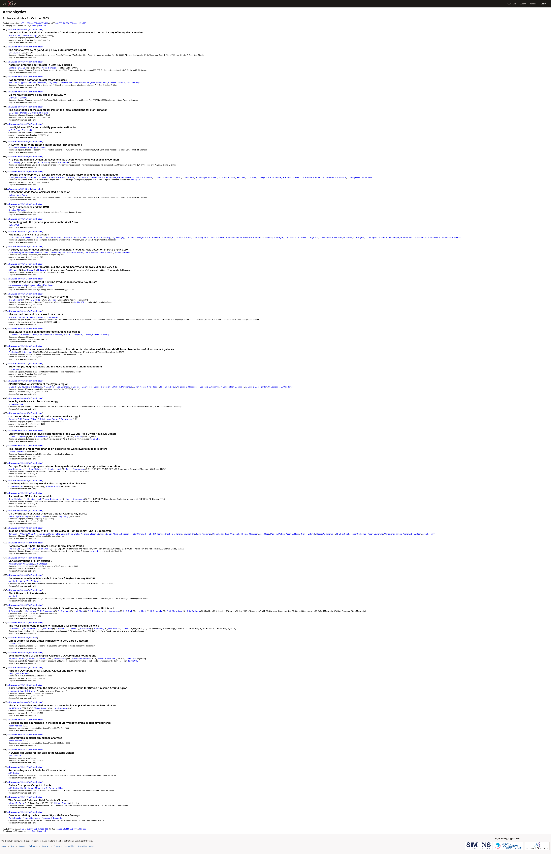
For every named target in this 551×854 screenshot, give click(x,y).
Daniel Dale (131, 658)
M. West (39, 788)
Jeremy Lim (29, 549)
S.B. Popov (13, 270)
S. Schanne (214, 387)
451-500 (59, 23)
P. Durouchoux (125, 387)
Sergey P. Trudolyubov (62, 419)
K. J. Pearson (14, 369)
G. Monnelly (267, 237)
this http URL (136, 180)
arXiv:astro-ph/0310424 (17, 398)
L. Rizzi (125, 628)
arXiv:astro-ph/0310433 (17, 543)
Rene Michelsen (36, 469)
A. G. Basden (14, 130)
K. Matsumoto (42, 437)
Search (513, 4)
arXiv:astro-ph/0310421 (17, 346)
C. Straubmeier (51, 317)
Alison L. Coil (106, 534)
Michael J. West (61, 803)
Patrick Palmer (15, 564)
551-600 (73, 23)
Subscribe (33, 846)
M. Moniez (212, 177)
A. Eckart (31, 317)
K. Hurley (188, 237)
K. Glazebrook (29, 611)
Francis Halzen (35, 285)
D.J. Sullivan (306, 177)
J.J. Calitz (41, 177)
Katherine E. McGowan (18, 419)
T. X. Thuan (27, 352)
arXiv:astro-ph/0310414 (17, 231)
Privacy (57, 846)
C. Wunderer (286, 387)
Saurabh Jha (189, 534)
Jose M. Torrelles (122, 252)
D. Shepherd (76, 334)
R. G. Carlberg (193, 611)
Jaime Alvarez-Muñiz (17, 285)
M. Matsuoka (246, 237)
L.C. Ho (22, 581)
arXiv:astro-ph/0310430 (17, 493)
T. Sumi (316, 177)
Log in (543, 4)
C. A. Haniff (27, 130)
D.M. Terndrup (327, 177)
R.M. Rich (112, 628)
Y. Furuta (70, 177)
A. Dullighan (140, 237)
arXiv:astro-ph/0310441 (17, 667)
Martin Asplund (15, 726)
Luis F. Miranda (91, 252)
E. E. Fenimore (153, 237)
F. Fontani (13, 334)
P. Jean (163, 387)
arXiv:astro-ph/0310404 (17, 77)
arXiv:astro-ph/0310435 (17, 575)
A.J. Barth (12, 581)
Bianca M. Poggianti (17, 83)
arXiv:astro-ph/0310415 (17, 246)
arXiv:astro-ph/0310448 (17, 782)
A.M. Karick (13, 773)
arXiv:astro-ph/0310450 (17, 812)
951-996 (82, 23)
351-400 (44, 23)
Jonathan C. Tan (15, 691)
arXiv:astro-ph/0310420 (17, 329)
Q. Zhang (104, 334)
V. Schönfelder (227, 387)
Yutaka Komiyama (87, 83)
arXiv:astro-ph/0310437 (17, 605)
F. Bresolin (85, 628)
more (40, 25)
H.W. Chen (79, 611)
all (45, 25)
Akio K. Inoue (14, 35)
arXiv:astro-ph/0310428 (17, 463)
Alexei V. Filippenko (122, 534)
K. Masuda (167, 177)
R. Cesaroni (24, 334)
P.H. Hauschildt (124, 177)
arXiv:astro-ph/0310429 (17, 480)
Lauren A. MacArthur (36, 658)
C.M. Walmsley (45, 334)
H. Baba (78, 437)
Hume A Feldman (16, 404)
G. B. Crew (92, 237)
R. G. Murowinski (174, 611)
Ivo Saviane (13, 628)
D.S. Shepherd (15, 300)
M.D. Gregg (49, 788)
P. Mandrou (48, 387)
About (3, 846)
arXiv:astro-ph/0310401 (17, 29)
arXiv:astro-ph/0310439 (17, 637)
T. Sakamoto (325, 237)
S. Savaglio (13, 611)
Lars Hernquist (60, 708)
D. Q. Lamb (13, 237)
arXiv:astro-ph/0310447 (17, 767)
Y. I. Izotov (13, 352)
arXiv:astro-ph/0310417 (17, 279)
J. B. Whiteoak (40, 564)
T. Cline (83, 237)
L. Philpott (262, 177)
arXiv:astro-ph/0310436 (17, 590)
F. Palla (95, 334)
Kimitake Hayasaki (16, 68)
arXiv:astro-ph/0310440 (17, 652)
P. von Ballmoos (62, 387)
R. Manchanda (232, 237)
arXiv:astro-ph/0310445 (17, 735)
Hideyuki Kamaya (29, 35)
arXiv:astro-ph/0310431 (17, 510)
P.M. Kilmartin (146, 177)
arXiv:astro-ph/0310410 (17, 172)
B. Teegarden (261, 387)
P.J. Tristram (340, 177)
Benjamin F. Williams (17, 534)
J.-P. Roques (36, 387)
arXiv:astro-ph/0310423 (17, 381)
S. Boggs (74, 387)
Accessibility (69, 846)
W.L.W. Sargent (34, 581)
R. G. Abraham (47, 611)
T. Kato (11, 437)
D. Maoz (177, 177)
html (35, 29)
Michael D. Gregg (16, 803)
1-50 (22, 23)
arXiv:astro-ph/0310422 (17, 363)
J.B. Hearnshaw (109, 177)
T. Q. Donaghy (117, 237)
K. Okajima (251, 177)
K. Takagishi (358, 237)
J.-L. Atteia (37, 237)
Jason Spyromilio (375, 534)
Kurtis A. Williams (16, 451)
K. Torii (382, 237)
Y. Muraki (223, 177)
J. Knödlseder (153, 387)
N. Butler (75, 237)
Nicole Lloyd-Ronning (18, 516)
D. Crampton (64, 611)
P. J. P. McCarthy (95, 611)
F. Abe (11, 177)
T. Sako (296, 177)
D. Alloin (72, 628)
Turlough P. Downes (37, 147)
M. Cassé (95, 387)
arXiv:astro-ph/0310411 (17, 189)
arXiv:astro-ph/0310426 (17, 431)
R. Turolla (41, 270)
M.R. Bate (43, 113)
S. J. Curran (43, 162)
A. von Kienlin (139, 387)
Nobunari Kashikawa (37, 83)
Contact (22, 846)
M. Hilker (60, 788)
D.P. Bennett (20, 177)
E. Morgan (278, 237)
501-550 (66, 23)
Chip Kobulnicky (15, 486)
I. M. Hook (141, 611)
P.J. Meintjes (201, 177)
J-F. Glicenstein (94, 177)
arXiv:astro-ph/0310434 (17, 558)
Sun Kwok (43, 549)
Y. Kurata (157, 177)
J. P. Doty (129, 237)
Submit (523, 4)
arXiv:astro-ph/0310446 (17, 750)
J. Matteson (191, 387)
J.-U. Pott (21, 317)
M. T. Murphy (14, 162)
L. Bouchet (13, 387)
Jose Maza (264, 534)
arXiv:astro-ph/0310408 (17, 141)
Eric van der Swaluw (17, 98)
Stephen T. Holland (173, 534)
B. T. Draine (30, 691)
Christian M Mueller (17, 210)
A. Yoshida (456, 237)
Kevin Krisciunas (203, 534)
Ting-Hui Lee (14, 549)
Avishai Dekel (59, 658)
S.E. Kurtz (35, 300)
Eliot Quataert (14, 756)
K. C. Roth (127, 611)
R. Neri (66, 334)
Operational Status (86, 846)
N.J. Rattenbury (275, 177)
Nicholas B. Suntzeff (412, 534)
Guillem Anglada (58, 252)
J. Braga (66, 237)
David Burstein (23, 673)
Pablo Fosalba (15, 818)
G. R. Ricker (25, 237)
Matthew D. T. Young (17, 195)
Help (12, 846)
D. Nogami (21, 437)
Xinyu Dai (40, 516)
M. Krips (12, 317)
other (40, 29)
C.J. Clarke (33, 113)
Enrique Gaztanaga (31, 818)
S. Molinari (57, 334)
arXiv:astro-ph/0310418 (17, 294)
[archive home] (9, 4)
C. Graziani (177, 237)
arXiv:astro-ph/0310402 (17, 47)
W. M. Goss (28, 564)
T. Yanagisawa (353, 177)
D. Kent (135, 177)
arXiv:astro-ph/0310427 (17, 446)
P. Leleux (172, 387)
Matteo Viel (13, 225)
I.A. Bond (32, 177)
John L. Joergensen (75, 469)
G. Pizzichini (300, 237)
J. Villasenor (418, 237)
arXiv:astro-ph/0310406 (17, 107)
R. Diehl (114, 387)
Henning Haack (54, 469)
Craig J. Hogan (35, 534)
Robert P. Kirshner (156, 534)
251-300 (30, 23)
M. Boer (57, 237)
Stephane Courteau (17, 658)
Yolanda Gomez (42, 252)
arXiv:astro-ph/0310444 (17, 720)
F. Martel (257, 237)
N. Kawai (211, 237)
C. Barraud (48, 237)
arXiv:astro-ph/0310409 (17, 156)
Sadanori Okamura (116, 83)
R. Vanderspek (392, 237)
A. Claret (51, 177)
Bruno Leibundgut (220, 534)
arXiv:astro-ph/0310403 (17, 62)
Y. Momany (99, 628)
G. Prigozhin (312, 237)
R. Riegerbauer (30, 628)
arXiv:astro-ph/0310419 (17, 311)
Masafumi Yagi (133, 83)
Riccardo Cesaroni (75, 252)
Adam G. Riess (292, 534)
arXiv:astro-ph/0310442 (17, 685)
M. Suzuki (347, 237)
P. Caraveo (85, 387)
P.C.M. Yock (367, 177)
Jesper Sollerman (358, 534)
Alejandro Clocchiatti (90, 534)
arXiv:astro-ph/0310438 (17, 623)
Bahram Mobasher (69, 83)
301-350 (37, 23)
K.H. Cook (60, 177)
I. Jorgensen (113, 611)
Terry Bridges (53, 83)
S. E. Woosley (431, 237)
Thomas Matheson (249, 534)
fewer (34, 25)
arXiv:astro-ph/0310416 (17, 264)
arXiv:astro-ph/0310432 (17, 528)
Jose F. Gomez (106, 252)
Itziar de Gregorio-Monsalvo (21, 252)
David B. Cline (14, 643)
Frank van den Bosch (81, 658)
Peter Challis (74, 534)
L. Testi (52, 300)
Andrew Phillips (53, 486)
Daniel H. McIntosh (106, 658)
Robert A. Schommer (325, 534)
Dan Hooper (48, 285)
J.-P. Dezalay (104, 237)
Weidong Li (235, 534)
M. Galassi (166, 237)
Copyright (46, 846)
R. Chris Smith (342, 534)
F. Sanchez (203, 387)
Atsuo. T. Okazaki (49, 68)
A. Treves (28, 270)
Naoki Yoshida (14, 708)
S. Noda (231, 177)
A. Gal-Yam (80, 177)
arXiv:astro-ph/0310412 (17, 204)
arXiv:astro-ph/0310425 (17, 413)
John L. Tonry (428, 534)
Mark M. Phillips (277, 534)
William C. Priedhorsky (41, 419)
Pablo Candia (61, 534)
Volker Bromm (40, 708)
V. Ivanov (60, 628)
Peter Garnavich (139, 534)
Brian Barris (48, 534)
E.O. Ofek (240, 177)
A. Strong (249, 387)
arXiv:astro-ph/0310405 (17, 92)
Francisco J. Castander (52, 818)
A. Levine (220, 237)
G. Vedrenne (406, 237)
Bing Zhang (63, 516)
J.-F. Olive (289, 237)
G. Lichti (181, 387)
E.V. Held (47, 628)
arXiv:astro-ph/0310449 (17, 797)
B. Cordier (105, 387)
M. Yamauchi (445, 237)
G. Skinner (239, 387)
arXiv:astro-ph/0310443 (17, 702)
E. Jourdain (24, 387)
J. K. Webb (63, 162)
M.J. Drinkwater (27, 788)
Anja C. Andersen (16, 469)
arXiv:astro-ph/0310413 (17, 219)
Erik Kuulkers (14, 53)
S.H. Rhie (287, 177)
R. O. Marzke (156, 611)
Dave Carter (101, 83)
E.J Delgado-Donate (17, 113)
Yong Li (11, 673)
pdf (30, 29)
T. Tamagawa (371, 237)
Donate (532, 4)
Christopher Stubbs (393, 534)
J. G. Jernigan (199, 237)
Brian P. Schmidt (307, 534)
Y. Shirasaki (337, 237)
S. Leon (39, 317)
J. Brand (87, 334)
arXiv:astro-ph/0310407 (17, 124)
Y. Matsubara (188, 177)
